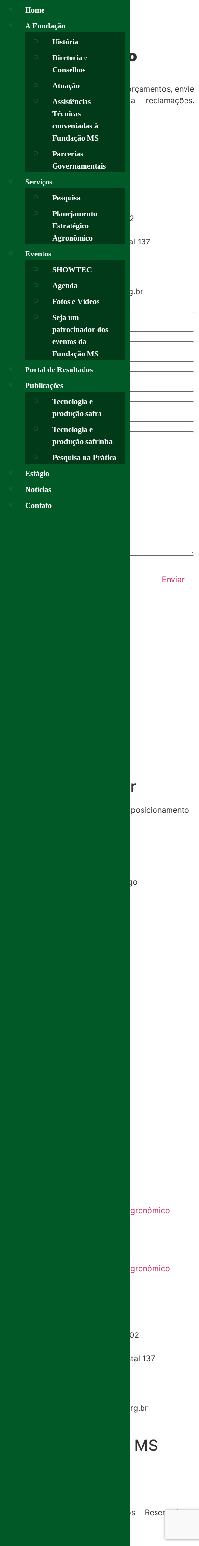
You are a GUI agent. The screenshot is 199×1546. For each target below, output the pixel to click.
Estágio (37, 473)
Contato (38, 505)
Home (34, 10)
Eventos (38, 254)
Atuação (66, 86)
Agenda (65, 286)
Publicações (44, 386)
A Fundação (45, 26)
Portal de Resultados (59, 370)
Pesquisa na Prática (84, 458)
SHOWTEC (72, 270)
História (65, 42)
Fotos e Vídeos (76, 302)
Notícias (38, 489)
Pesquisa (66, 198)
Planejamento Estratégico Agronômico (74, 226)
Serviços (38, 182)
